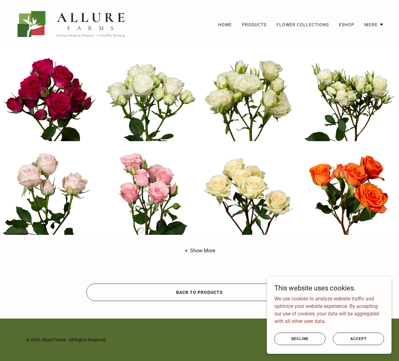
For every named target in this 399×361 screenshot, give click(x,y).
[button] (374, 24)
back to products (199, 292)
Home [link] (225, 24)
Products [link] (254, 24)
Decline (300, 338)
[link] (72, 23)
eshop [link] (346, 24)
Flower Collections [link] (302, 24)
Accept (358, 338)
